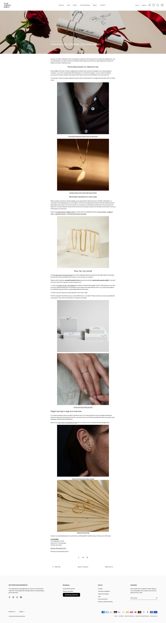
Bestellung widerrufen (71, 594)
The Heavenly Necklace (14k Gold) (76, 214)
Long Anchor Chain (60, 214)
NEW (68, 5)
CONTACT (103, 5)
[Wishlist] (153, 5)
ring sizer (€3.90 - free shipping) (66, 285)
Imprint (115, 616)
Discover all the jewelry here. (58, 548)
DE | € (137, 5)
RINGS (75, 5)
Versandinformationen (69, 588)
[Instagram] (13, 597)
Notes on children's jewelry (105, 601)
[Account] (149, 5)
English (144, 5)
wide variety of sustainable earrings (67, 422)
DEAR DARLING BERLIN (18, 616)
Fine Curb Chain (101, 212)
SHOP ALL (61, 5)
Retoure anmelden (68, 591)
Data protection (153, 616)
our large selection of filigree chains (65, 212)
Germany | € (12, 611)
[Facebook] (9, 597)
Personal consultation (104, 591)
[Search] (158, 5)
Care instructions (102, 599)
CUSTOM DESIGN (85, 5)
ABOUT (95, 5)
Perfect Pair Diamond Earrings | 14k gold (83, 479)
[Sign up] (156, 598)
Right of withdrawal (129, 616)
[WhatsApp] (17, 597)
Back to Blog (83, 567)
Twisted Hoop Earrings (83, 532)
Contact (100, 588)
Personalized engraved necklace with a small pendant (83, 136)
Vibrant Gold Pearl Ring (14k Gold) (83, 407)
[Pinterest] (21, 597)
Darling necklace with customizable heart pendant (83, 193)
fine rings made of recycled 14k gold (62, 275)
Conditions (121, 616)
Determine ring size (103, 594)
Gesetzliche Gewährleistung (142, 616)
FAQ (99, 596)
